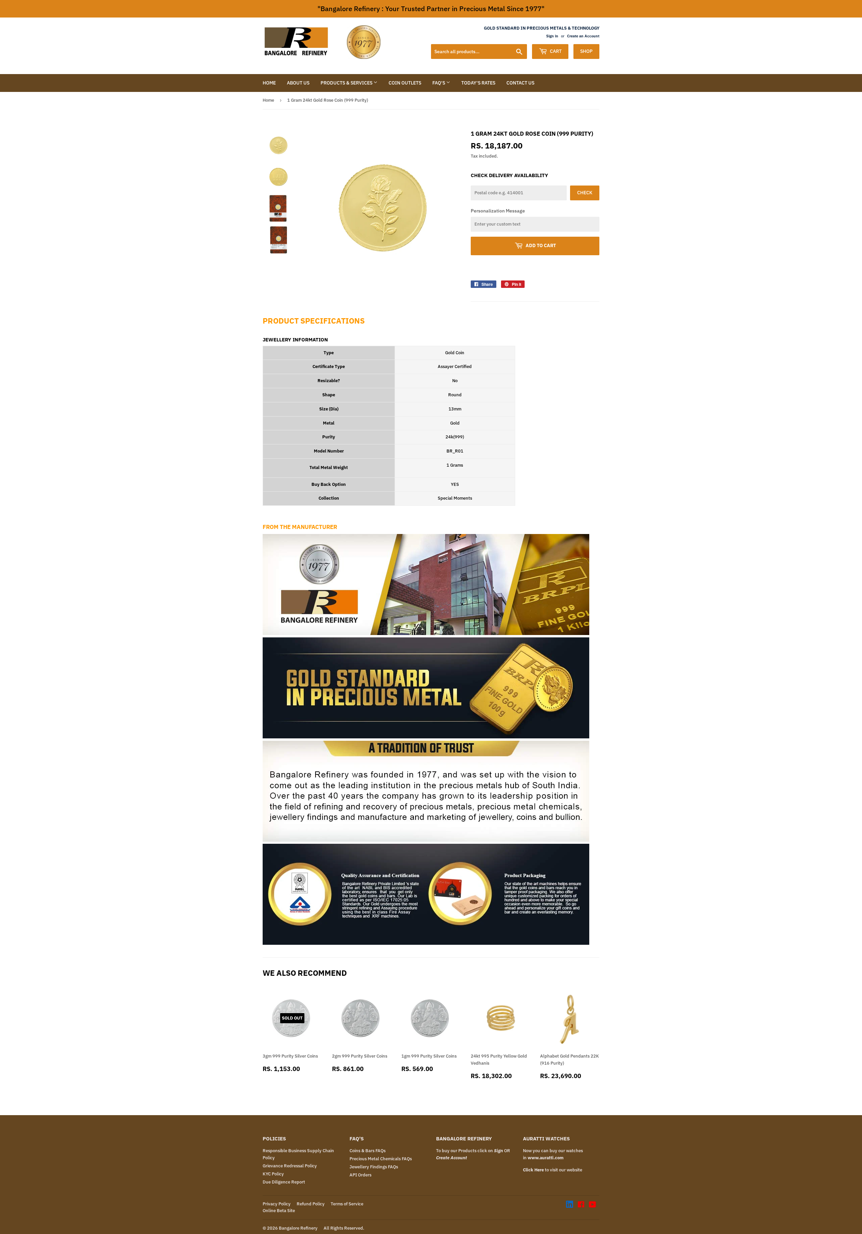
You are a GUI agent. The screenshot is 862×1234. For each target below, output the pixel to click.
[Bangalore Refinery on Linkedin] (569, 1206)
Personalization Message (498, 211)
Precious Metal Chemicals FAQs (381, 1159)
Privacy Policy (277, 1204)
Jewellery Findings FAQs (374, 1167)
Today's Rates (478, 83)
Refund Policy (311, 1204)
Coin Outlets (405, 83)
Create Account (451, 1158)
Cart (555, 51)
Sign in (552, 36)
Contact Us (520, 83)
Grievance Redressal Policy (290, 1166)
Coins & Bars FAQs (368, 1151)
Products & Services (347, 83)
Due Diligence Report (284, 1182)
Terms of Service (347, 1204)
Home (269, 83)
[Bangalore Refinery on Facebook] (581, 1205)
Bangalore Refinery (298, 1228)
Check (584, 193)
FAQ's (439, 83)
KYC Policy (273, 1174)
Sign (498, 1151)
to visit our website (552, 1170)
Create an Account (583, 36)
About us (298, 83)
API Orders (360, 1175)
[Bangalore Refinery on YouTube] (592, 1205)
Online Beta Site (279, 1210)
